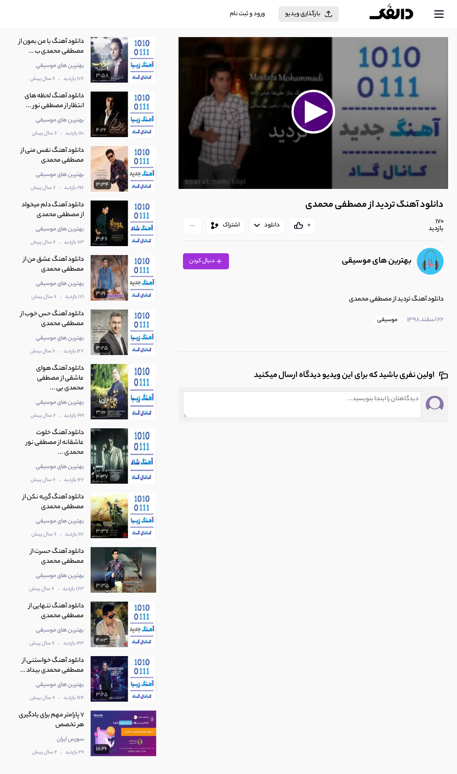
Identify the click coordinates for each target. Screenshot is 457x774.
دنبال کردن (202, 261)
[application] (313, 113)
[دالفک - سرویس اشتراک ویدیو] (399, 14)
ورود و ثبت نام (247, 14)
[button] (313, 112)
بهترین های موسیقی (376, 261)
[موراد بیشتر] (192, 225)
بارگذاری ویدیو (302, 14)
